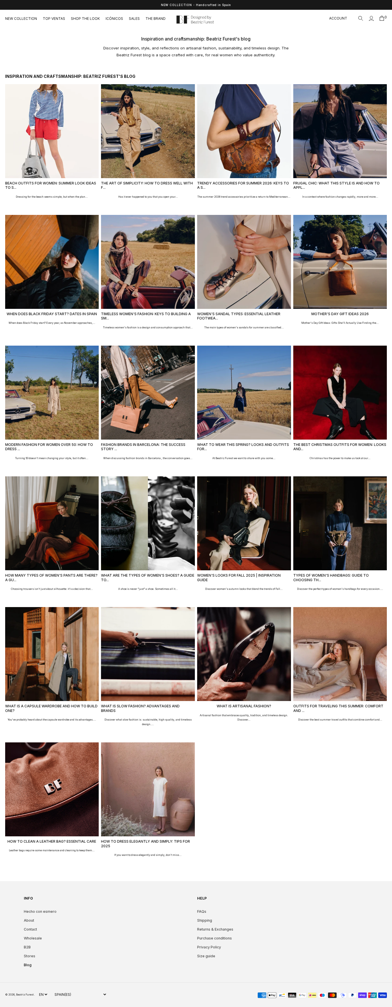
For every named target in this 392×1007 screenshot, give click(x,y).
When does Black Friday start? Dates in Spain (52, 314)
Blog (28, 965)
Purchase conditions (214, 938)
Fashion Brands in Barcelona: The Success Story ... (143, 446)
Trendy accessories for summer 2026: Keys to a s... (243, 185)
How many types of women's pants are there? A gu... (51, 577)
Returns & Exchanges (215, 929)
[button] (360, 18)
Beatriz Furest (25, 994)
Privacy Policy (209, 947)
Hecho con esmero (40, 911)
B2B (27, 947)
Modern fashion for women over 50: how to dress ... (49, 446)
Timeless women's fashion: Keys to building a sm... (146, 316)
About (29, 920)
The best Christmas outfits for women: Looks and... (339, 446)
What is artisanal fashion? (244, 706)
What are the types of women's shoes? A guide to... (147, 577)
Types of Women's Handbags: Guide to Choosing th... (331, 577)
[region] (196, 5)
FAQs (201, 911)
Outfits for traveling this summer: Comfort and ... (338, 708)
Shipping (204, 920)
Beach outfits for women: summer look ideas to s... (50, 185)
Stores (29, 956)
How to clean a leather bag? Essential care (51, 841)
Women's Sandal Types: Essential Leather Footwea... (238, 316)
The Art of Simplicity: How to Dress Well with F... (147, 185)
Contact (30, 929)
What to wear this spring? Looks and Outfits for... (243, 446)
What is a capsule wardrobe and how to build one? (51, 708)
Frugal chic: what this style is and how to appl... (336, 185)
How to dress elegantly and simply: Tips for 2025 (145, 843)
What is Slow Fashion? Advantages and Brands (140, 708)
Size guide (206, 956)
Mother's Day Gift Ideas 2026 (340, 314)
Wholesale (33, 938)
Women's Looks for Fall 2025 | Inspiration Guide (239, 577)
